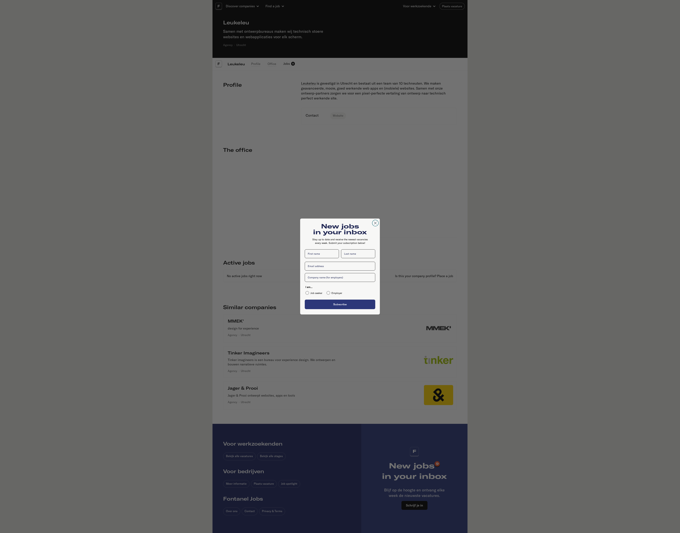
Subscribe (340, 304)
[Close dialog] (375, 223)
